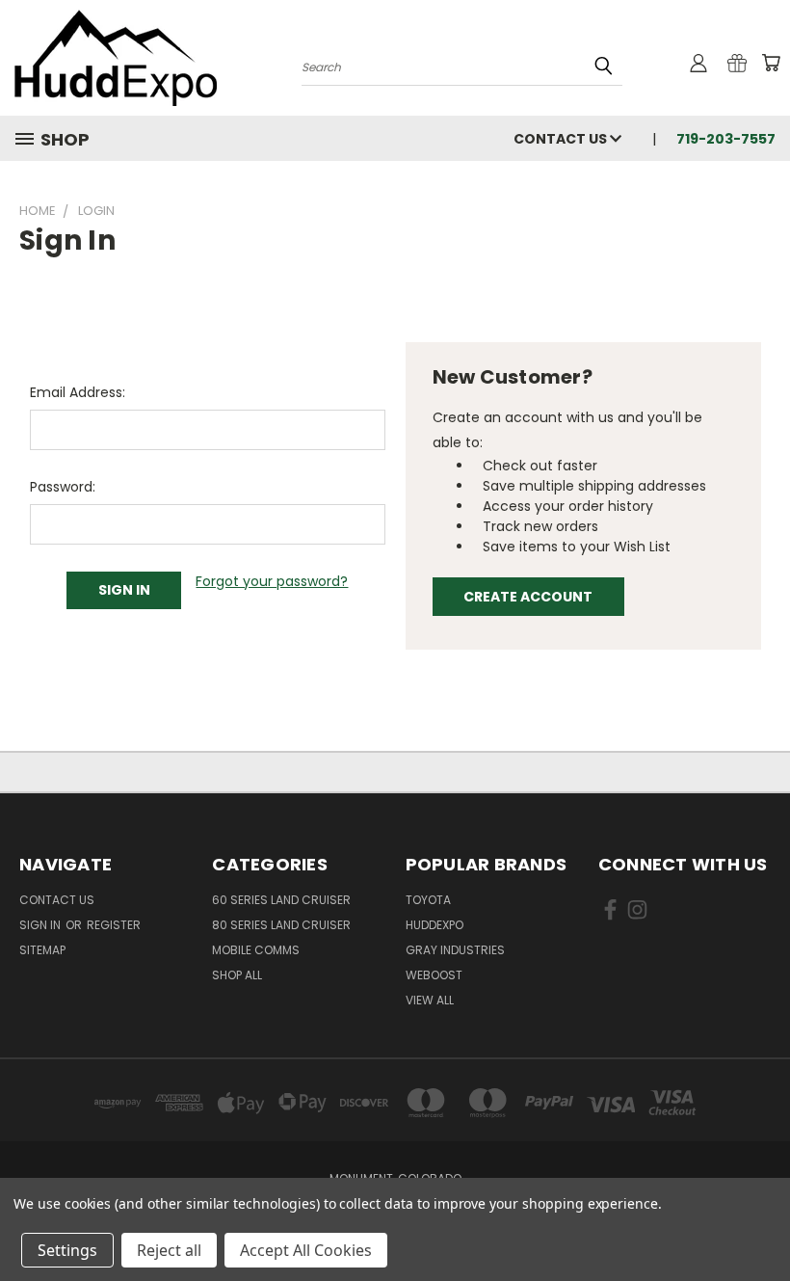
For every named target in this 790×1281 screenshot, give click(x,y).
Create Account (527, 596)
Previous (760, 1220)
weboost (434, 975)
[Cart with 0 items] (770, 62)
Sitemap (42, 950)
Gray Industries (455, 950)
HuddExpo (434, 925)
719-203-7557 (726, 138)
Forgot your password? (272, 581)
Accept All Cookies (306, 1250)
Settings (67, 1250)
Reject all (169, 1250)
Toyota (428, 900)
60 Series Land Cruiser (281, 900)
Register (114, 925)
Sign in (41, 925)
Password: (62, 486)
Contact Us (562, 138)
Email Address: (77, 392)
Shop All (237, 975)
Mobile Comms (256, 950)
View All (430, 1000)
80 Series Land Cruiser (281, 925)
